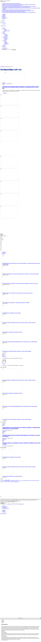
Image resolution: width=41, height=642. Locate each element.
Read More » (5, 92)
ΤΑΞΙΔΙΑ (4, 33)
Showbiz (5, 42)
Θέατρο (5, 39)
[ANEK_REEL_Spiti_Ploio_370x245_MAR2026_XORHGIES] (8, 141)
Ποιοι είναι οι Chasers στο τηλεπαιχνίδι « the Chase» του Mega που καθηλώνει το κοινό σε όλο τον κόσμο (20, 283)
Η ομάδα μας (4, 507)
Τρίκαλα (10, 481)
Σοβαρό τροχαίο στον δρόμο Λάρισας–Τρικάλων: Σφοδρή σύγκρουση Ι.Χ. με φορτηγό (16, 9)
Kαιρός (1, 480)
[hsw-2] (9, 192)
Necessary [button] (3, 630)
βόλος (18, 481)
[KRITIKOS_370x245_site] (9, 117)
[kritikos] (9, 104)
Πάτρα (35, 480)
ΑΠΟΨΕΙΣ (4, 31)
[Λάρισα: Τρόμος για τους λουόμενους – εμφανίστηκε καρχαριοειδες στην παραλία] (7, 301)
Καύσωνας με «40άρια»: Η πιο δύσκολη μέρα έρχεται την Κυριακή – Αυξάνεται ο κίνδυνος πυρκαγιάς (18, 4)
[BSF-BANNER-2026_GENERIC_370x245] (9, 180)
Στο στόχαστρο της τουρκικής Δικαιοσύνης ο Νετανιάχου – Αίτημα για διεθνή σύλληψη (16, 351)
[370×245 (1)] (9, 129)
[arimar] (9, 205)
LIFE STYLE (4, 40)
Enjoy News (4, 356)
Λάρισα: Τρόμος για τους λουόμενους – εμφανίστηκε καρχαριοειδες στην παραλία (15, 302)
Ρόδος (8, 481)
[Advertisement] (20, 59)
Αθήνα (4, 480)
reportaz (3, 83)
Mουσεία (5, 38)
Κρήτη (23, 480)
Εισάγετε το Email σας (4, 501)
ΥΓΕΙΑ (4, 32)
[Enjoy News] (2, 22)
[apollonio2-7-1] (8, 167)
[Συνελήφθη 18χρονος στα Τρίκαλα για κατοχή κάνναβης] (7, 456)
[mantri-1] (8, 217)
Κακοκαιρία (17, 480)
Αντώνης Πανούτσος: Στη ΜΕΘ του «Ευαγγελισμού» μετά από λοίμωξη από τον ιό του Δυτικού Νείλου (19, 12)
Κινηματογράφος (7, 30)
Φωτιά (16, 481)
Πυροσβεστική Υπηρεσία (3, 481)
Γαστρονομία (6, 43)
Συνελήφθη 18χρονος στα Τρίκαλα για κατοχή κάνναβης (11, 3)
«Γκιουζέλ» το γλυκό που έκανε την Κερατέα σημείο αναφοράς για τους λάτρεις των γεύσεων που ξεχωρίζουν (20, 273)
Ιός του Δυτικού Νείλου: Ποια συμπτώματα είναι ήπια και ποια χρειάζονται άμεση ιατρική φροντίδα (18, 10)
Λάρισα (32, 480)
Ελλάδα (5, 34)
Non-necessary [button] (3, 635)
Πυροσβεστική (37, 480)
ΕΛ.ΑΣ (7, 480)
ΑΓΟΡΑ (5, 44)
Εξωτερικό (6, 35)
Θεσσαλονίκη (13, 480)
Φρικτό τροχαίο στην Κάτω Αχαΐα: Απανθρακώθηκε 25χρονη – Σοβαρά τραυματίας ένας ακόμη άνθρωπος (19, 6)
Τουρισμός (6, 36)
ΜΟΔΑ (5, 41)
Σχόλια (3, 253)
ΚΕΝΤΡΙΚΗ (2, 66)
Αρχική (3, 505)
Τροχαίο (13, 481)
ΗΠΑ (10, 480)
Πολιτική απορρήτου (5, 508)
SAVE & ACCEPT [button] (4, 640)
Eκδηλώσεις (6, 37)
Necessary (4, 631)
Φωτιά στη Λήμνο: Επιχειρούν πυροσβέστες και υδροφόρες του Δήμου (13, 11)
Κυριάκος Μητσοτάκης (27, 480)
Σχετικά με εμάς (5, 506)
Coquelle (3, 363)
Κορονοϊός (21, 480)
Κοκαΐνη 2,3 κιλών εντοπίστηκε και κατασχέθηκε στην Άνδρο (12, 5)
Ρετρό (5, 29)
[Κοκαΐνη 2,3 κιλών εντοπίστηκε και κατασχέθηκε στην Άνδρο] (7, 331)
